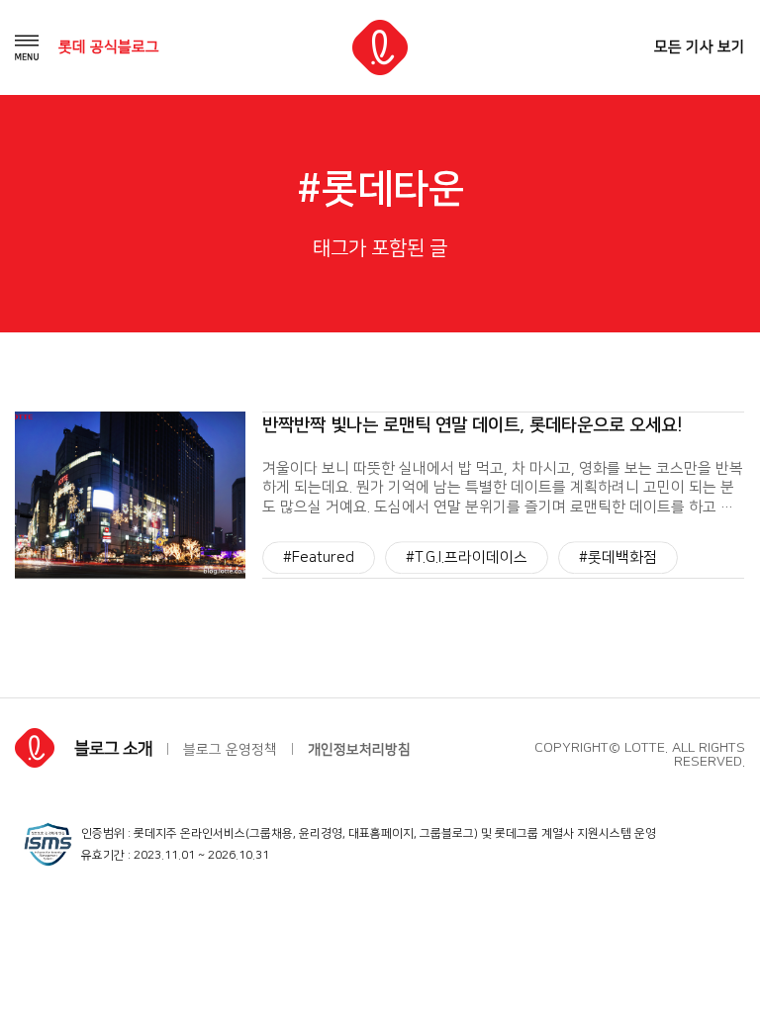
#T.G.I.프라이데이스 (466, 557)
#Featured (318, 557)
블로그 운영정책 (230, 750)
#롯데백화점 (618, 557)
